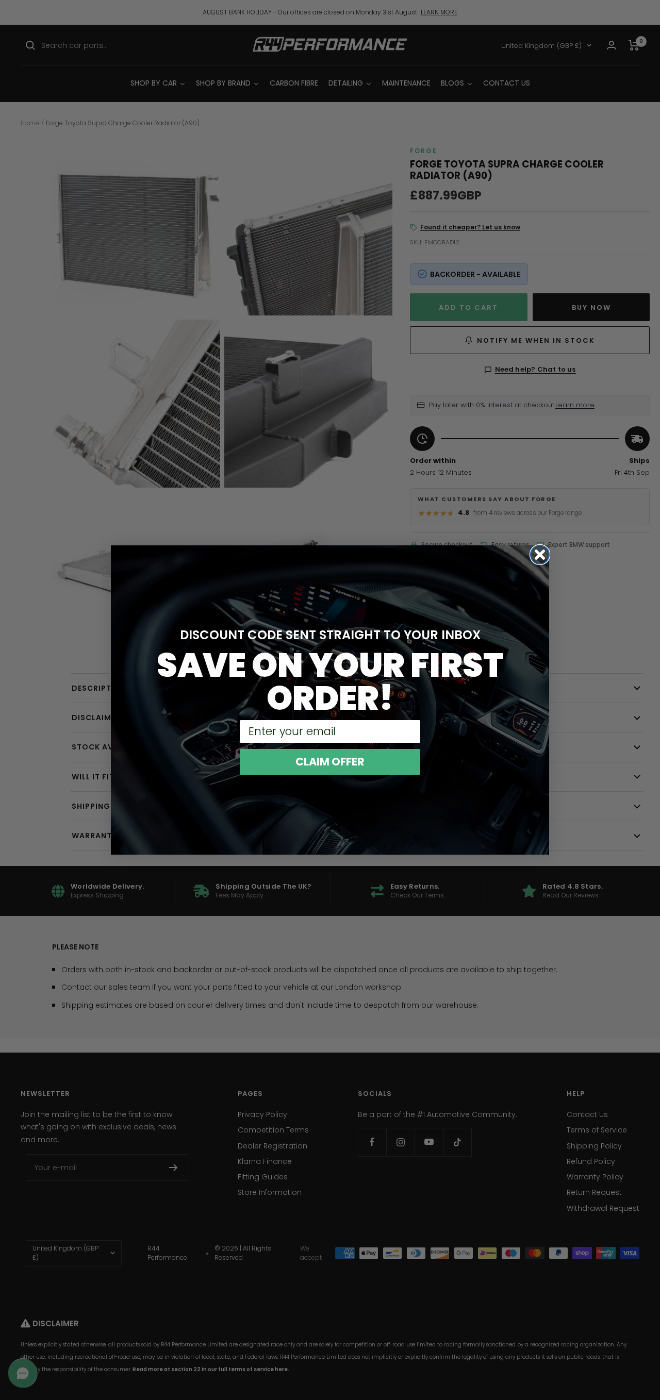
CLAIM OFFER (330, 761)
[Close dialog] (540, 554)
